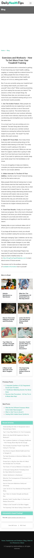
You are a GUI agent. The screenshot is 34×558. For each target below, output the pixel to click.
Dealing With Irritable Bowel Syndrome (17, 414)
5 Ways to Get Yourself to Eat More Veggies (8, 369)
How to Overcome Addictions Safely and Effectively (9, 319)
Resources (16, 543)
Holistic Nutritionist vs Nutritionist (7, 295)
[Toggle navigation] (30, 3)
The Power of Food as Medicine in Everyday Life (17, 467)
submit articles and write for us (16, 517)
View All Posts (12, 525)
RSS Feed (23, 525)
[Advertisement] (17, 32)
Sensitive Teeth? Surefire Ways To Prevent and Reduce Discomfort (25, 345)
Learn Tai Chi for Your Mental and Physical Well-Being (24, 320)
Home (3, 50)
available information (10, 266)
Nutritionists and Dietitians (14, 540)
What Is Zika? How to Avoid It (14, 412)
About (22, 543)
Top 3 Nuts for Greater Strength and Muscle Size (8, 343)
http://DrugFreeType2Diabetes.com (14, 258)
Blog (8, 50)
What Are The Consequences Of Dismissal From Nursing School (25, 296)
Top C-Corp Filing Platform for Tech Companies (17, 432)
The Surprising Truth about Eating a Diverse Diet (24, 370)
